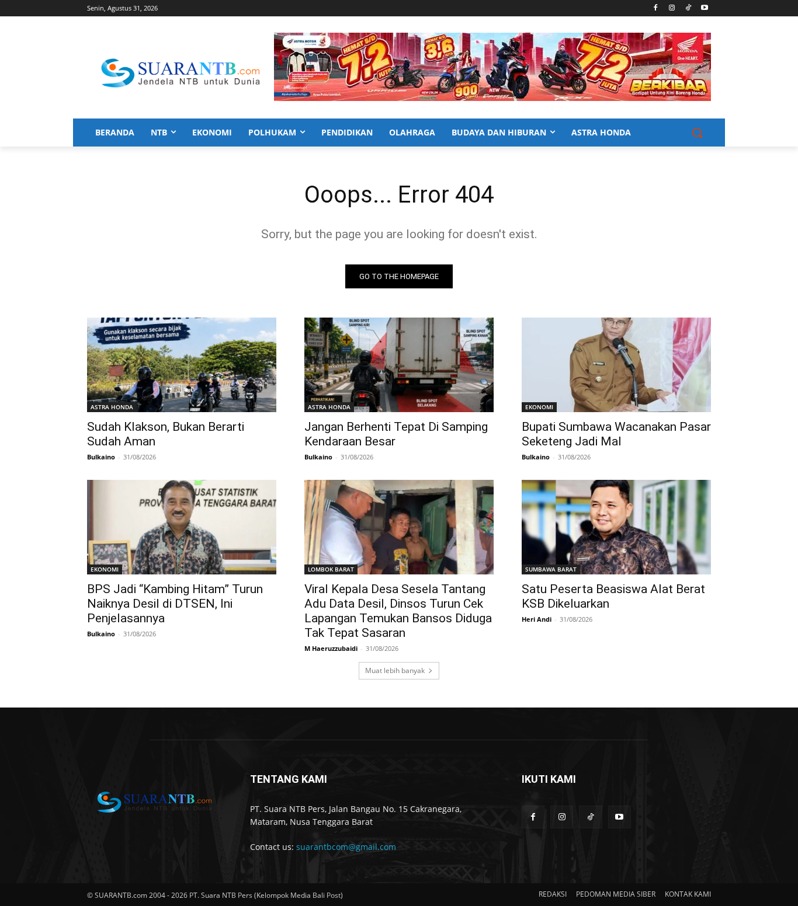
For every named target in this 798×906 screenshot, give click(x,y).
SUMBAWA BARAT (551, 569)
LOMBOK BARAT (331, 569)
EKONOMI (539, 407)
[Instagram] (672, 8)
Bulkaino (101, 456)
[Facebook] (655, 8)
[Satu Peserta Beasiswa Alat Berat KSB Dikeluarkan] (616, 527)
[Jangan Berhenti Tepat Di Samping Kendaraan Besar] (399, 365)
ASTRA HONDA (112, 407)
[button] (697, 133)
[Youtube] (704, 8)
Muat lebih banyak (395, 670)
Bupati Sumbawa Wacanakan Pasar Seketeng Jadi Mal (616, 434)
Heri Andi (536, 619)
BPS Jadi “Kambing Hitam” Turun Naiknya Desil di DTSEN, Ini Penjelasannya (175, 603)
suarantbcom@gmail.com (346, 846)
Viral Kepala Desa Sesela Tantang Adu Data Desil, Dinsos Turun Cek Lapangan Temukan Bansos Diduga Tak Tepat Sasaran (398, 611)
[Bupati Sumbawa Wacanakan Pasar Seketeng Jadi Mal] (616, 365)
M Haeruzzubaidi (331, 648)
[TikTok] (688, 8)
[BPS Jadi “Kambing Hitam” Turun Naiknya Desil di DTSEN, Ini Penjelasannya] (181, 527)
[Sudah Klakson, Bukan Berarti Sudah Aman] (181, 365)
